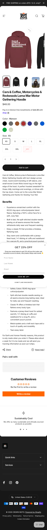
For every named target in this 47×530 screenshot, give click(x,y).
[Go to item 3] (36, 82)
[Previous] (3, 3)
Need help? (39, 350)
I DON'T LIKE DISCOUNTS (23, 282)
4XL (27, 149)
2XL (6, 149)
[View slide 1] (20, 429)
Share (8, 349)
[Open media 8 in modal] (29, 30)
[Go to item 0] (6, 82)
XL (40, 141)
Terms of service (28, 516)
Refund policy (17, 516)
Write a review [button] (23, 394)
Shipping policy (39, 516)
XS (6, 141)
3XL (17, 149)
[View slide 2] (23, 429)
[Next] (43, 3)
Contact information (23, 519)
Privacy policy (7, 516)
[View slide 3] (26, 429)
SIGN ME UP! (23, 276)
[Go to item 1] (16, 82)
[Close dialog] (45, 245)
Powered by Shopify (33, 512)
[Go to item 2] (26, 82)
